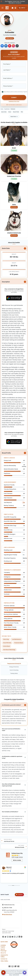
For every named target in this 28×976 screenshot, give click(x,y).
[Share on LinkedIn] (5, 45)
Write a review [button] (17, 860)
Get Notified (14, 207)
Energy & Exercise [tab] (14, 666)
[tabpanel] (14, 687)
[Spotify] (21, 937)
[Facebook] (3, 937)
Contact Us (4, 959)
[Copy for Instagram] (13, 45)
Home (2, 109)
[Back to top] (26, 894)
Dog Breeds (6, 109)
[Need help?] (3, 972)
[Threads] (15, 937)
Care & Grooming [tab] (14, 670)
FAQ (22, 111)
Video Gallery (4, 961)
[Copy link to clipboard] (17, 45)
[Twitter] (5, 937)
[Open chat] (24, 972)
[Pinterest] (10, 937)
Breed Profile (16, 111)
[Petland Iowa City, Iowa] (7, 7)
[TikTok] (17, 937)
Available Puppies (3, 946)
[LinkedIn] (19, 937)
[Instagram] (8, 937)
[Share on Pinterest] (9, 45)
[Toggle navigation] (2, 7)
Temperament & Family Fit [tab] (14, 663)
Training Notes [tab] (14, 673)
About (9, 111)
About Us (3, 953)
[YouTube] (12, 937)
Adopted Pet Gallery (4, 956)
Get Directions (7, 914)
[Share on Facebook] (2, 45)
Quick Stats (3, 111)
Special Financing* (4, 950)
